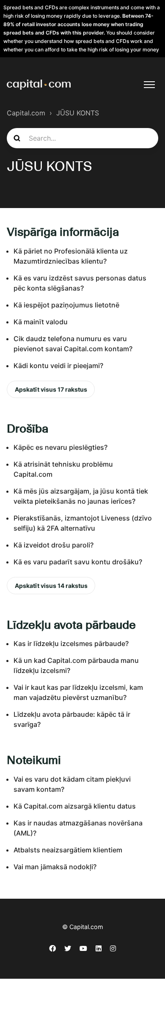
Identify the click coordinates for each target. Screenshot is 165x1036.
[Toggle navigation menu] (149, 84)
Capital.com (26, 113)
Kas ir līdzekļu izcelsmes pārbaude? (71, 643)
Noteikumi (34, 760)
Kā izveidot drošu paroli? (54, 545)
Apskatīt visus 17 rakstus (51, 389)
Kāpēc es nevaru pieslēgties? (60, 447)
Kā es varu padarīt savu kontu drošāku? (78, 562)
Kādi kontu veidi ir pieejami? (58, 365)
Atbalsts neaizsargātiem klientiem (68, 850)
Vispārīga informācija (63, 231)
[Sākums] (39, 85)
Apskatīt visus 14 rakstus (51, 585)
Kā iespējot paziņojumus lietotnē (66, 305)
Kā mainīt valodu (41, 322)
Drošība (27, 428)
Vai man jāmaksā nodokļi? (55, 866)
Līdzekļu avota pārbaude (71, 624)
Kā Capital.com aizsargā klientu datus (75, 806)
